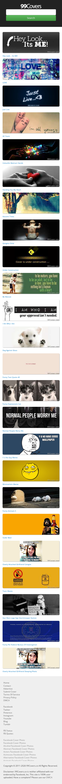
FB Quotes (8, 733)
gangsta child (8, 243)
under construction (11, 270)
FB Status (7, 730)
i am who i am (8, 323)
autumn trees (8, 216)
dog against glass (10, 350)
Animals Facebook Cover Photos (18, 760)
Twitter (6, 709)
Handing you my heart (12, 190)
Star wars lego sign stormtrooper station (20, 618)
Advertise (8, 688)
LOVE (5, 82)
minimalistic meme (10, 484)
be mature (7, 297)
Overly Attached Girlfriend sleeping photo (20, 671)
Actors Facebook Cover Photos (18, 751)
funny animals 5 (9, 511)
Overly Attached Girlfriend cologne (17, 564)
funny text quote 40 (11, 377)
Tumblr (6, 724)
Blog (5, 721)
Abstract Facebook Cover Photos (18, 748)
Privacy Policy (9, 697)
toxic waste (8, 591)
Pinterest (7, 712)
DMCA (6, 700)
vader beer (7, 537)
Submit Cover (9, 691)
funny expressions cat (12, 404)
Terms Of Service (11, 694)
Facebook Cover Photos (14, 743)
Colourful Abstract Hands (13, 163)
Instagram (8, 715)
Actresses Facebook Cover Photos (19, 754)
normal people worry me (13, 431)
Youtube (7, 718)
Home (6, 682)
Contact (7, 685)
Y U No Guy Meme (10, 457)
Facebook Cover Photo (14, 740)
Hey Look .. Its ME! (10, 56)
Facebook (8, 706)
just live (6, 109)
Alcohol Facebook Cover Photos (18, 745)
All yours (6, 136)
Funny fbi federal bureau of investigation (20, 644)
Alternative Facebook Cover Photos (20, 757)
